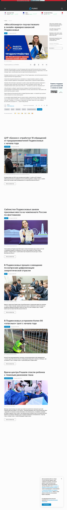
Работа (23, 109)
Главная (5, 20)
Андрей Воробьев (31, 109)
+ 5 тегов (40, 109)
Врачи (12, 109)
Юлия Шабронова (10, 106)
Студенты (7, 109)
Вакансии (18, 109)
